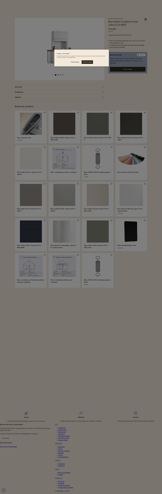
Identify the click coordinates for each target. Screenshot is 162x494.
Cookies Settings (75, 61)
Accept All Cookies (87, 62)
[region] (81, 58)
